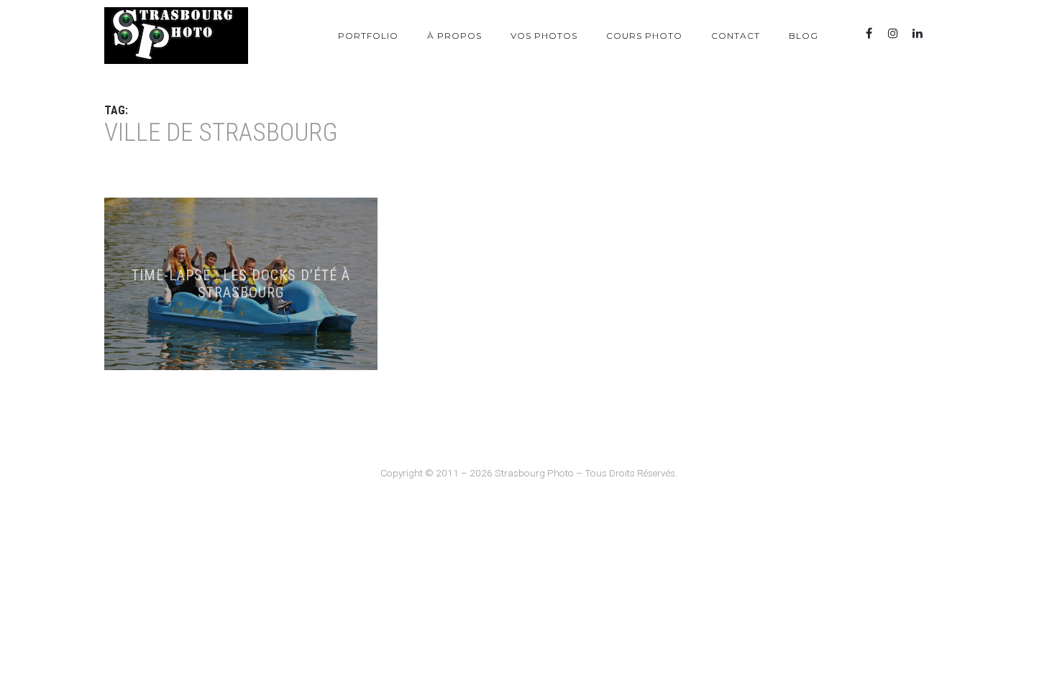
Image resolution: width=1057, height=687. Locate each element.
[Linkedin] (917, 33)
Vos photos (544, 35)
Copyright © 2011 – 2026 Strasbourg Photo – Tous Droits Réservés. (528, 473)
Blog (803, 35)
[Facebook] (868, 33)
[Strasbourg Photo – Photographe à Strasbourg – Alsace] (176, 35)
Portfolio (368, 35)
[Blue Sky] (942, 33)
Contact (735, 35)
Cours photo (644, 35)
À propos (454, 35)
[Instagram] (893, 33)
